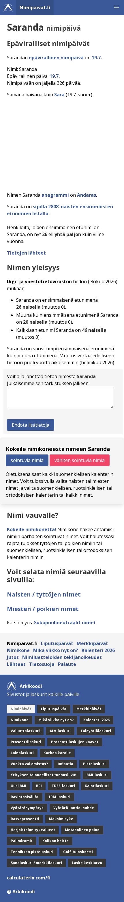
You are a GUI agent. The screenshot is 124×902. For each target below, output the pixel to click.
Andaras (86, 195)
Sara (59, 94)
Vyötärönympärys (27, 807)
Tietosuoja (42, 664)
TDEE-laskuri (63, 785)
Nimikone (18, 650)
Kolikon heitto (55, 840)
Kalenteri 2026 (98, 650)
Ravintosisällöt (25, 796)
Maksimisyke (61, 818)
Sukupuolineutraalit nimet (65, 622)
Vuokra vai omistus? (29, 763)
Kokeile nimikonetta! (31, 529)
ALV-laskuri (60, 730)
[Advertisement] (62, 143)
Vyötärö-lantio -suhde (73, 807)
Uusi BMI (18, 785)
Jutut (13, 657)
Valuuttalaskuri (25, 730)
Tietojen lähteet (26, 253)
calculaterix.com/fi (28, 878)
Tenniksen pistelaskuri (32, 851)
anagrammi (55, 195)
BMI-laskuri (97, 774)
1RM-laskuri (59, 796)
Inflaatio (65, 763)
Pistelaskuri (94, 763)
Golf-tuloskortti (78, 851)
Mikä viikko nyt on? (55, 650)
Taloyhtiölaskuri (95, 730)
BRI (39, 785)
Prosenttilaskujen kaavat (74, 741)
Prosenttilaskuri (26, 741)
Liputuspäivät (57, 643)
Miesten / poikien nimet (43, 609)
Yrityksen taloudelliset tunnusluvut (44, 774)
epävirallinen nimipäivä (56, 57)
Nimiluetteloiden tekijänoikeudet (62, 657)
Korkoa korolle (57, 752)
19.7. (97, 57)
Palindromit (22, 840)
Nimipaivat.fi (35, 7)
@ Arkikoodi (21, 891)
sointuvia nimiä (27, 460)
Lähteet (16, 664)
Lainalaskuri (22, 752)
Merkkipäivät (92, 643)
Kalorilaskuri (97, 785)
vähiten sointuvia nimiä (80, 460)
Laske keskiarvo (87, 862)
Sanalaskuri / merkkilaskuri (36, 862)
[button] (116, 7)
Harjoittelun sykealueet (33, 829)
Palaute (67, 664)
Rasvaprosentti (25, 818)
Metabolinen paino (82, 829)
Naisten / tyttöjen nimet (44, 594)
